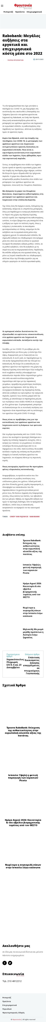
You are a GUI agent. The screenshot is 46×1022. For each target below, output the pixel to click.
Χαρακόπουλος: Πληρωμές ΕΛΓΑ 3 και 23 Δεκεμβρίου (16, 663)
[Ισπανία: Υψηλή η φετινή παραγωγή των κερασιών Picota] (11, 569)
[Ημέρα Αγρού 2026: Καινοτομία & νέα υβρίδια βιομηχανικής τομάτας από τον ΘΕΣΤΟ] (11, 591)
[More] (16, 66)
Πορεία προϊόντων (15, 60)
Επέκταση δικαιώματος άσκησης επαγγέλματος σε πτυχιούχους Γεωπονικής (31, 665)
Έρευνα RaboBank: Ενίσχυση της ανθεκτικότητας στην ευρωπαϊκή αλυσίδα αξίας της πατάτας (32, 547)
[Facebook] (4, 66)
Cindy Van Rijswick (19, 516)
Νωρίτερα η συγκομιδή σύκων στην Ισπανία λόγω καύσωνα (32, 611)
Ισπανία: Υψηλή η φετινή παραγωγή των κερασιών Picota (32, 568)
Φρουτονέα (17, 1019)
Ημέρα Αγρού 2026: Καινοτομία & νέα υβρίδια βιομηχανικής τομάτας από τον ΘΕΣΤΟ (32, 590)
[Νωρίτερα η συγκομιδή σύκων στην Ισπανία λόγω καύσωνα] (11, 612)
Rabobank (35, 516)
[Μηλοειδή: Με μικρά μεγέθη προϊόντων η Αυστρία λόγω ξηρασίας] (11, 634)
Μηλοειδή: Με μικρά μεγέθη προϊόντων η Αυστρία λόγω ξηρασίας (33, 633)
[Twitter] (10, 66)
